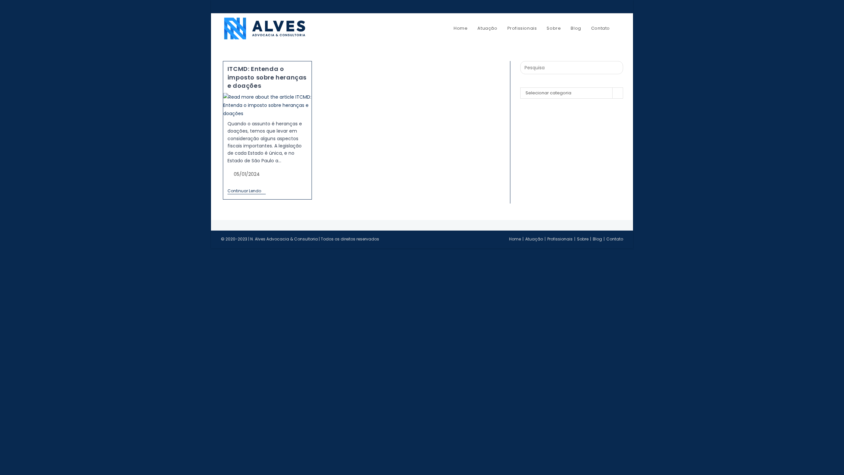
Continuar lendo (246, 191)
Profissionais (560, 239)
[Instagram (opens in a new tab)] (605, 6)
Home (515, 239)
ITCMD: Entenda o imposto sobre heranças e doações (267, 77)
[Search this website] (571, 67)
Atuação (534, 239)
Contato (614, 239)
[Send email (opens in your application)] (620, 6)
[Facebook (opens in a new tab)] (597, 6)
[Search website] (621, 28)
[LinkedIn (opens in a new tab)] (613, 6)
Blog (597, 239)
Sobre (582, 239)
